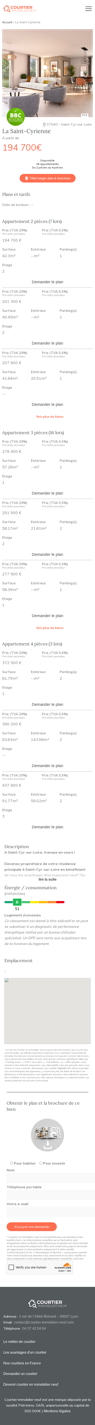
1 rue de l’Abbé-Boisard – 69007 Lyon (48, 1316)
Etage (7, 265)
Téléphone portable (24, 1187)
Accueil (7, 22)
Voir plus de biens (49, 416)
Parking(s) (68, 249)
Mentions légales (57, 1411)
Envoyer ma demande (32, 1227)
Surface (9, 249)
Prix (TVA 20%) (14, 232)
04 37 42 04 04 (34, 1328)
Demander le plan (47, 282)
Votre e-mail (17, 1204)
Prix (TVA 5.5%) (55, 232)
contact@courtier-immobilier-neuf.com (44, 1322)
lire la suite (48, 879)
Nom (11, 1170)
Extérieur (38, 249)
